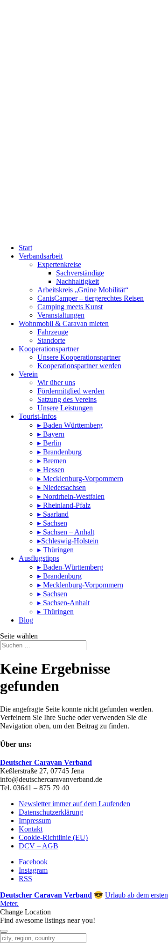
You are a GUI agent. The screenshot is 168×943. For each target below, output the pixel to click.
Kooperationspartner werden (79, 366)
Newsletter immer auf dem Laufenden (74, 804)
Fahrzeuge (52, 332)
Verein (28, 374)
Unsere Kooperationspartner (78, 357)
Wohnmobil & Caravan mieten (64, 323)
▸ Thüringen (55, 550)
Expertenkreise (59, 264)
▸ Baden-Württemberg (70, 567)
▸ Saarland (53, 514)
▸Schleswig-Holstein (67, 541)
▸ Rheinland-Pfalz (64, 505)
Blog (26, 620)
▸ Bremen (51, 461)
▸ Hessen (50, 470)
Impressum (35, 820)
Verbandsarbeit (41, 256)
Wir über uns (56, 382)
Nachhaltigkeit (77, 281)
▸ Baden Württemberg (70, 425)
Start (25, 248)
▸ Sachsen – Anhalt (65, 532)
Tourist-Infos (37, 416)
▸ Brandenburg (59, 452)
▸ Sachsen (52, 523)
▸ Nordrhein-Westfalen (71, 496)
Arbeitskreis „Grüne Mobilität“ (82, 290)
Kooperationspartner (49, 349)
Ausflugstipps (39, 558)
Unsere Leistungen (65, 408)
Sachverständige (80, 273)
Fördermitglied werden (71, 391)
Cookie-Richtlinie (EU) (53, 837)
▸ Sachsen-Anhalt (63, 603)
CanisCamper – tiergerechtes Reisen (90, 298)
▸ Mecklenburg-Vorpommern (80, 479)
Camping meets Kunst (70, 307)
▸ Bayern (50, 434)
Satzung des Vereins (67, 399)
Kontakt (30, 829)
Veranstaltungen (60, 315)
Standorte (51, 340)
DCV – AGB (38, 846)
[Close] (3, 931)
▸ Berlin (49, 443)
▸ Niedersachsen (61, 487)
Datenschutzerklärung (51, 812)
